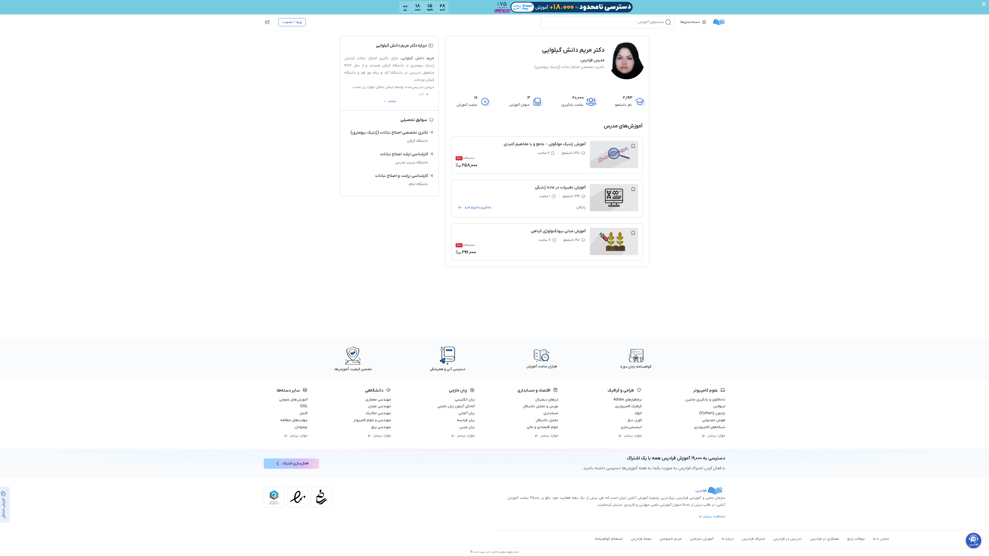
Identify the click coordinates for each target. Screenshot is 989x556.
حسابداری (550, 413)
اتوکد (638, 413)
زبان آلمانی (466, 413)
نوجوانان (301, 427)
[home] (718, 22)
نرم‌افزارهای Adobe (627, 399)
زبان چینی (467, 427)
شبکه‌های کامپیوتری (709, 427)
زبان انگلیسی (465, 399)
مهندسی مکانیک (378, 413)
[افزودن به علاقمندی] (633, 146)
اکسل (304, 413)
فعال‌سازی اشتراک (295, 463)
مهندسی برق (381, 427)
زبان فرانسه (466, 420)
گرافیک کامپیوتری (628, 406)
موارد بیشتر (716, 435)
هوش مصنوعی (713, 420)
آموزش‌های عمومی (293, 399)
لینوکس (719, 406)
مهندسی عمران (379, 406)
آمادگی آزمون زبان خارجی (456, 406)
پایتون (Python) (712, 413)
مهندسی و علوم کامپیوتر (372, 420)
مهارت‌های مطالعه (294, 420)
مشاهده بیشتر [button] (714, 516)
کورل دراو (635, 420)
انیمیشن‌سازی (631, 427)
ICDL (304, 406)
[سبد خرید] (267, 22)
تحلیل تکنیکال (547, 420)
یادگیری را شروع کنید (477, 207)
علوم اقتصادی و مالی (542, 427)
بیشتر (392, 101)
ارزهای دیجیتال (546, 399)
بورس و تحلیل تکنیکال (540, 406)
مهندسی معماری (378, 399)
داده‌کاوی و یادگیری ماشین (705, 399)
